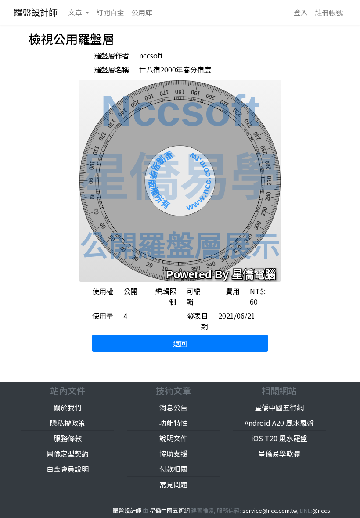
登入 (301, 12)
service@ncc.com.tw (269, 510)
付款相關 (173, 469)
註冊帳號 (329, 12)
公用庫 (141, 12)
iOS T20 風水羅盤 (279, 438)
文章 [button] (76, 12)
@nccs (321, 510)
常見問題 (173, 484)
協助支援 (173, 453)
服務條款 (68, 438)
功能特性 (173, 422)
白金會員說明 (68, 469)
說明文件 (173, 438)
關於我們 (68, 407)
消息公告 (173, 407)
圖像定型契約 (68, 453)
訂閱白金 (110, 12)
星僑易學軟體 (279, 453)
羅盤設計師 (36, 12)
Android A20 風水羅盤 (279, 422)
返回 (180, 343)
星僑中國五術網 (279, 407)
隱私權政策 (67, 422)
